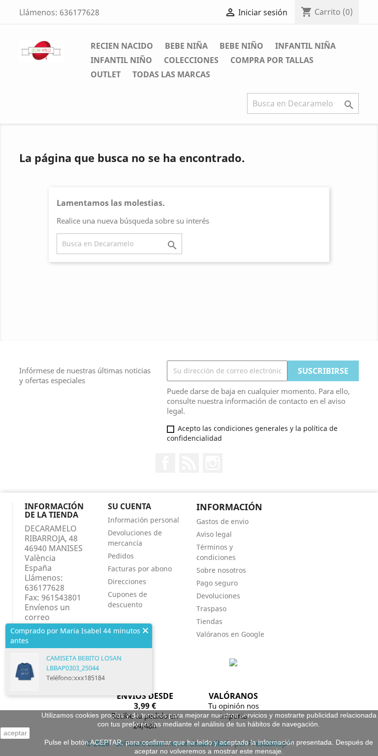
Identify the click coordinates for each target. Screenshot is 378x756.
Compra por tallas (272, 60)
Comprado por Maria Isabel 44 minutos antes (75, 635)
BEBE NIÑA (186, 45)
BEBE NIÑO (241, 45)
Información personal (143, 520)
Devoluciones (218, 595)
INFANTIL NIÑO (121, 60)
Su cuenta (129, 506)
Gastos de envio (222, 521)
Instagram (212, 463)
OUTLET (106, 74)
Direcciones (127, 581)
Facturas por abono (140, 568)
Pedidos (121, 555)
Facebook (165, 463)
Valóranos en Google (230, 634)
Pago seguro (217, 583)
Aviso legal (214, 534)
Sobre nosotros (221, 570)
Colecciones (191, 60)
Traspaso (211, 608)
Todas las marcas (171, 74)
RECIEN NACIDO (122, 45)
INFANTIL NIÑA (305, 45)
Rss (189, 463)
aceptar (15, 733)
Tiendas (209, 621)
